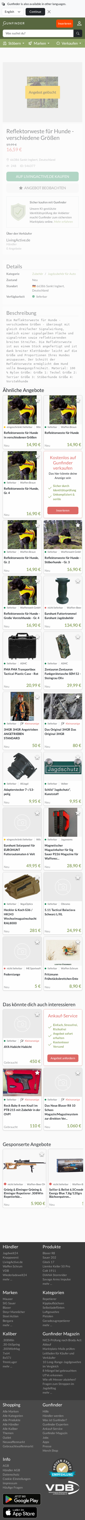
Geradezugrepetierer (56, 1321)
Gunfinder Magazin (55, 1433)
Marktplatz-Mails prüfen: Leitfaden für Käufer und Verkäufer (59, 1353)
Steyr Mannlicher (14, 1312)
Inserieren (64, 23)
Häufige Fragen (13, 1487)
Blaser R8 (49, 1253)
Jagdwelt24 (10, 1253)
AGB (6, 1465)
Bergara (8, 1321)
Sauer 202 (49, 1257)
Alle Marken (11, 1411)
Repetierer (49, 1299)
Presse (47, 1446)
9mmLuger (10, 1362)
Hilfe (46, 1411)
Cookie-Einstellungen (16, 1479)
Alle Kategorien (13, 1416)
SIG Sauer (9, 1303)
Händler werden (53, 1416)
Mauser (8, 1299)
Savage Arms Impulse (57, 1279)
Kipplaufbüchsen (53, 1303)
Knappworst (11, 1257)
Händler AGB (11, 1470)
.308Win (8, 1340)
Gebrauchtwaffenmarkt (18, 1446)
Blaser (7, 1307)
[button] (77, 23)
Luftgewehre (51, 1312)
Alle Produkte (11, 1420)
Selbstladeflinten (53, 1307)
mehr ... (7, 1279)
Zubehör (37, 274)
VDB (6, 1270)
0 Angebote (14, 248)
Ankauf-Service (53, 1428)
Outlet (7, 1437)
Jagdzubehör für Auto (62, 274)
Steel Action (10, 1316)
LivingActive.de (18, 240)
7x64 (6, 1353)
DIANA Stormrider (55, 1275)
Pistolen (48, 1316)
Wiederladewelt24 (15, 1275)
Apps (46, 1442)
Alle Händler (11, 1424)
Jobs (46, 1437)
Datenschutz (11, 1474)
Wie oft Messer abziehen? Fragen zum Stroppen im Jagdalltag (59, 1384)
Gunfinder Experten (55, 1424)
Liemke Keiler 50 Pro (56, 1266)
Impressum (10, 1483)
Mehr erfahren (63, 221)
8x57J (7, 1357)
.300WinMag (11, 1349)
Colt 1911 (49, 1270)
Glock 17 (48, 1262)
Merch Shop (50, 1450)
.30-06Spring (11, 1344)
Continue (35, 11)
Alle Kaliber (10, 1428)
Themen (8, 1433)
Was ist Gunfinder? (55, 1420)
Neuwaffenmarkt (14, 1442)
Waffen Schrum (12, 1266)
